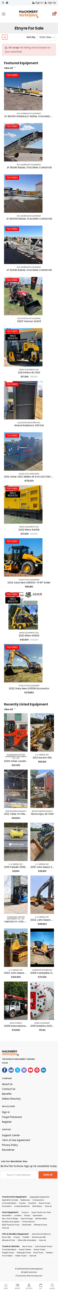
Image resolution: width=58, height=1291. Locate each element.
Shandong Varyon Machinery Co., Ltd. (16, 918)
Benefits (7, 1093)
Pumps (27, 1215)
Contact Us (8, 1089)
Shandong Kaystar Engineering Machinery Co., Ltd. (16, 756)
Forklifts (26, 1237)
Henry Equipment (42, 1023)
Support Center (11, 1135)
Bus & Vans (27, 1246)
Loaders (17, 1215)
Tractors (25, 1212)
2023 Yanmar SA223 (29, 321)
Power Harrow (28, 1222)
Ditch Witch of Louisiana (29, 318)
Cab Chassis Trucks (43, 1246)
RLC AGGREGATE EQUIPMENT (29, 113)
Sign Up (52, 2)
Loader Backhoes (22, 1206)
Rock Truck (38, 1252)
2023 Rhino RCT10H (29, 372)
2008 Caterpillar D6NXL (44, 973)
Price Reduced (13, 337)
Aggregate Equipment (39, 1197)
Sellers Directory (11, 1098)
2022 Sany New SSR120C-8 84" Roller (29, 582)
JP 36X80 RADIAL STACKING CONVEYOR (29, 167)
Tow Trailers (7, 1256)
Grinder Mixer (41, 1218)
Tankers (49, 1252)
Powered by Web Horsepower (29, 1275)
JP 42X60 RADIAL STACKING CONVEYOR (29, 270)
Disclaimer (8, 1149)
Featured (12, 75)
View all (48, 1206)
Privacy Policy (10, 1145)
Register (7, 1121)
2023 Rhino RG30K (29, 529)
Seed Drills (26, 1225)
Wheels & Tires (40, 1225)
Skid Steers (37, 1206)
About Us (7, 1084)
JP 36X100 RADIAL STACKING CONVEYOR (29, 218)
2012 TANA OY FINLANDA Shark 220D (25, 814)
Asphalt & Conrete (10, 1200)
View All (8, 68)
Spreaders (37, 1215)
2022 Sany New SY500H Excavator (29, 688)
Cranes (22, 1203)
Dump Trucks (44, 1203)
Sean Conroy (16, 1023)
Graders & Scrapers (11, 1222)
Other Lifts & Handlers (27, 1240)
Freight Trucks (8, 1252)
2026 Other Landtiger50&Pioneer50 (25, 761)
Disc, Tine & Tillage (10, 1218)
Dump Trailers (25, 1249)
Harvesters (7, 1215)
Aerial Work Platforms (41, 1234)
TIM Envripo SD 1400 (42, 814)
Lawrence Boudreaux (42, 970)
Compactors (38, 1200)
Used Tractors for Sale (41, 1212)
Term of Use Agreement (16, 1140)
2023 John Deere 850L (17, 973)
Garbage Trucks (24, 1252)
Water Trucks (21, 1256)
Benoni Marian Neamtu (16, 811)
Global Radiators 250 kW (29, 425)
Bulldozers (25, 1200)
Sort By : (31, 37)
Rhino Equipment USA (29, 370)
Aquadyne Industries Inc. (29, 422)
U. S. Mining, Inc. (42, 755)
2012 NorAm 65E (42, 757)
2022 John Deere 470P (43, 920)
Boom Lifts (6, 1237)
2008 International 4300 (18, 1026)
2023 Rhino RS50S (29, 635)
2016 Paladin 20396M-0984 (20, 867)
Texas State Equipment (29, 580)
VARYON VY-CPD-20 (16, 921)
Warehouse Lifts (39, 1237)
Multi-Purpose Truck (10, 1225)
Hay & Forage (27, 1218)
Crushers (32, 1203)
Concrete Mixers (9, 1203)
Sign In (39, 2)
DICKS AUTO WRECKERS (29, 474)
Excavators (7, 1206)
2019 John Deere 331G (43, 867)
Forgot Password (12, 1117)
